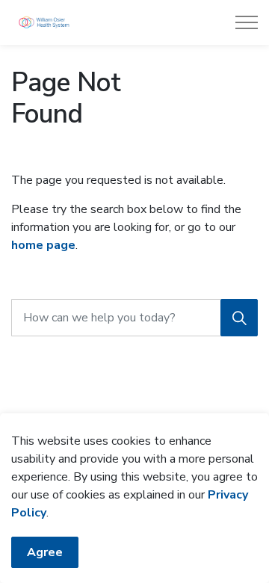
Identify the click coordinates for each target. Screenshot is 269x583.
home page (43, 245)
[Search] (239, 317)
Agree (45, 552)
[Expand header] (246, 22)
